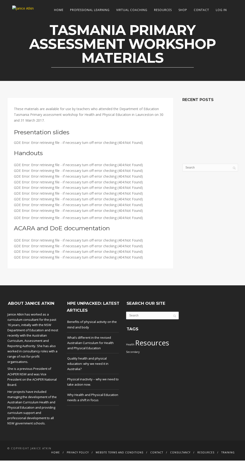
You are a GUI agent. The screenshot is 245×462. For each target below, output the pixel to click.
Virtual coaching (131, 10)
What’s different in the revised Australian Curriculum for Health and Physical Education (90, 342)
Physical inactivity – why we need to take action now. (93, 382)
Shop (182, 10)
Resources (163, 10)
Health (130, 344)
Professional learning (90, 10)
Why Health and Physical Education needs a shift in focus (92, 397)
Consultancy (180, 452)
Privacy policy (78, 452)
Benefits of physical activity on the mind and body (92, 324)
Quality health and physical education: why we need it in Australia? (87, 363)
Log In (221, 10)
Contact (201, 10)
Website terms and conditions (119, 452)
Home (58, 10)
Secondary (132, 352)
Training (228, 452)
